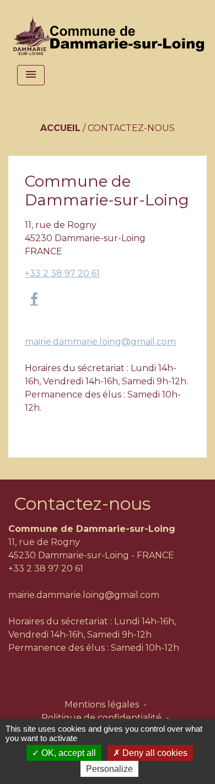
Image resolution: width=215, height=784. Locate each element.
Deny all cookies (153, 753)
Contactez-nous (131, 128)
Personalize (109, 769)
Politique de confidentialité (101, 717)
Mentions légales (101, 704)
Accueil (60, 128)
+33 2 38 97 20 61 (62, 273)
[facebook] (34, 299)
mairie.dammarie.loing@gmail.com (100, 341)
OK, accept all (67, 753)
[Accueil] (111, 30)
